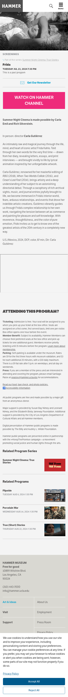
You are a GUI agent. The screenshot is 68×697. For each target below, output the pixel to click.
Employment (44, 612)
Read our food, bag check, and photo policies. (25, 384)
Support (8, 622)
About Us (42, 602)
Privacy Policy (45, 632)
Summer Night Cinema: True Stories (40, 59)
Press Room (44, 622)
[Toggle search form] (51, 6)
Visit (5, 612)
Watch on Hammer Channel (34, 100)
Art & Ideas (9, 602)
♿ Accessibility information (16, 387)
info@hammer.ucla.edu (16, 591)
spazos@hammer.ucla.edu (24, 377)
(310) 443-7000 (11, 587)
